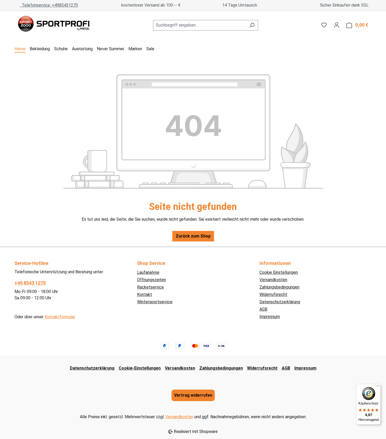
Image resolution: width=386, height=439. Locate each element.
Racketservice (150, 287)
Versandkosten (273, 279)
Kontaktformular (60, 316)
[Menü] (377, 387)
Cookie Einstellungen (278, 272)
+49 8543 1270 (30, 283)
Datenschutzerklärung (279, 301)
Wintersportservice (155, 301)
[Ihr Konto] (336, 25)
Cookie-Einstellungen (140, 368)
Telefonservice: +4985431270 (49, 5)
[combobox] (199, 25)
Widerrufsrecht (273, 294)
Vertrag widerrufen (193, 395)
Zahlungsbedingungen (279, 287)
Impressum (269, 316)
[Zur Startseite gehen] (53, 24)
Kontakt (144, 294)
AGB (263, 309)
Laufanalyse (148, 272)
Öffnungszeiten (151, 279)
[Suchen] (252, 25)
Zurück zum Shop (193, 236)
